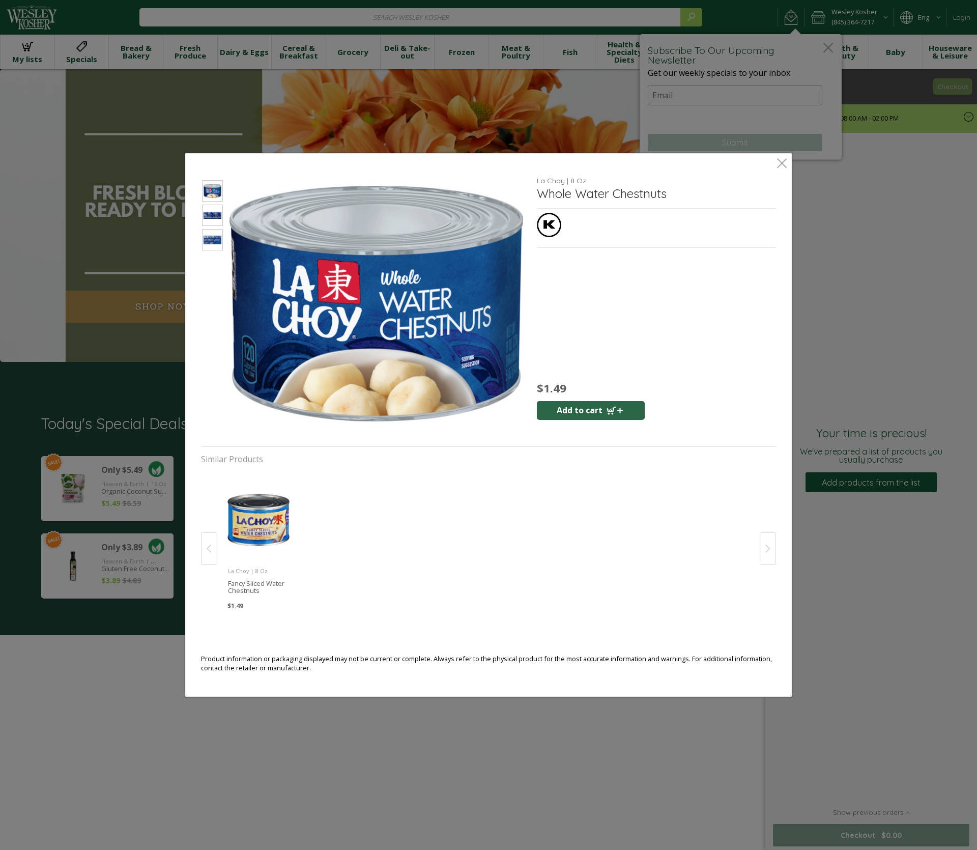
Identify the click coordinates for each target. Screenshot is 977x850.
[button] (212, 192)
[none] (258, 537)
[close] (782, 164)
